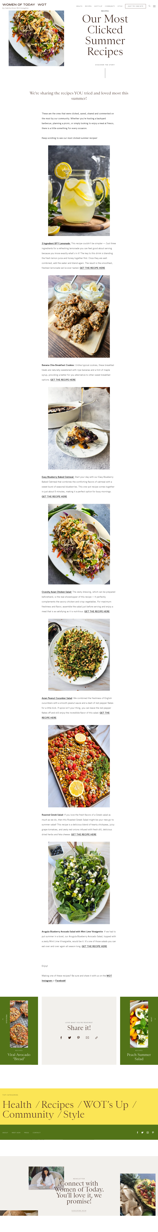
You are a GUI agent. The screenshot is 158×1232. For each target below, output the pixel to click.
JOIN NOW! (117, 633)
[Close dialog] (152, 5)
